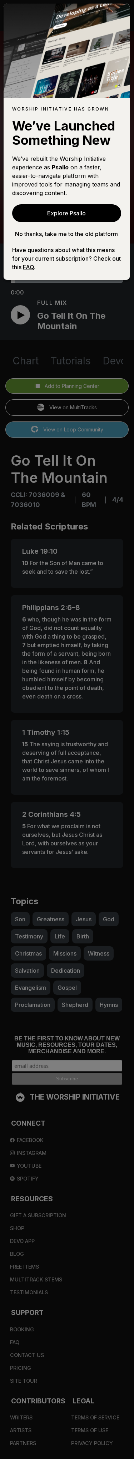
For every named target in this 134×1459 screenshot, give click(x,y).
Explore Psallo (66, 213)
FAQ (28, 267)
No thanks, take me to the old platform (66, 233)
